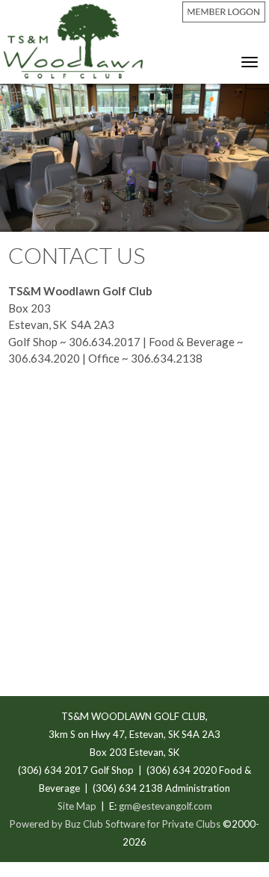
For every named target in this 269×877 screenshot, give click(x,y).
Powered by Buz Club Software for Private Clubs (116, 824)
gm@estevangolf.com (165, 806)
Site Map (77, 806)
